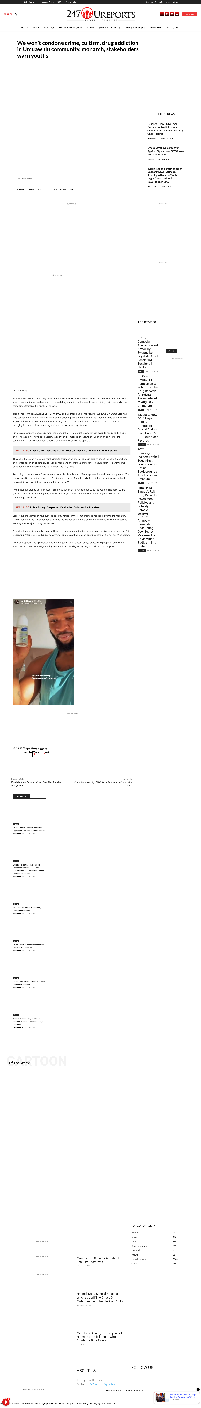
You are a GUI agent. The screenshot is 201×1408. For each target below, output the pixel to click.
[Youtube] (177, 14)
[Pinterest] (107, 189)
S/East (180, 56)
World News (142, 514)
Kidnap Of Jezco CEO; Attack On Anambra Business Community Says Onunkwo (28, 1022)
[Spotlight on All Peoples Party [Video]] (100, 1146)
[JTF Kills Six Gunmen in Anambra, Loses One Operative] (29, 893)
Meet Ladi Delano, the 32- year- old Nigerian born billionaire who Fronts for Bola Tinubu (100, 1336)
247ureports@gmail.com (103, 1384)
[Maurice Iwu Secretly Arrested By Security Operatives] (100, 1242)
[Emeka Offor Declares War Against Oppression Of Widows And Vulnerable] (29, 813)
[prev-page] (14, 1038)
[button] (11, 14)
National (152, 138)
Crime (16, 861)
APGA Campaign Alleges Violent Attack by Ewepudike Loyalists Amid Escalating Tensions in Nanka (148, 352)
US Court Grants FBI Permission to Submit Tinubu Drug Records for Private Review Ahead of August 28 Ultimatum (148, 391)
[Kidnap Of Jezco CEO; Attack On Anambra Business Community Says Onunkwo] (29, 1004)
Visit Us (171, 351)
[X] (172, 14)
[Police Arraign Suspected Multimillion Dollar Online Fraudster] (29, 930)
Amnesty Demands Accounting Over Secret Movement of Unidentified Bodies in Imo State (147, 533)
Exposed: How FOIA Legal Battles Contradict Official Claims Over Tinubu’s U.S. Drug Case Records (165, 128)
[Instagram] (167, 14)
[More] (121, 189)
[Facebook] (162, 14)
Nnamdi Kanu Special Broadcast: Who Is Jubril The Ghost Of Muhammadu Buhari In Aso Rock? (100, 1297)
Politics (152, 186)
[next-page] (19, 1038)
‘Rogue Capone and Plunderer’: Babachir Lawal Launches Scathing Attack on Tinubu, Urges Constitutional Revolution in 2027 (165, 175)
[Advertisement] (100, 81)
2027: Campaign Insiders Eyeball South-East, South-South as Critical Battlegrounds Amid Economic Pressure (148, 464)
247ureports (18, 833)
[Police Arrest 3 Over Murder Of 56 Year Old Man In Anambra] (29, 967)
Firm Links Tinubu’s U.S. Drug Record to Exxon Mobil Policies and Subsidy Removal (148, 499)
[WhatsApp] (114, 189)
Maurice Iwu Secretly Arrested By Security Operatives (99, 1260)
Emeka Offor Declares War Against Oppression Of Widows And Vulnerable (165, 151)
